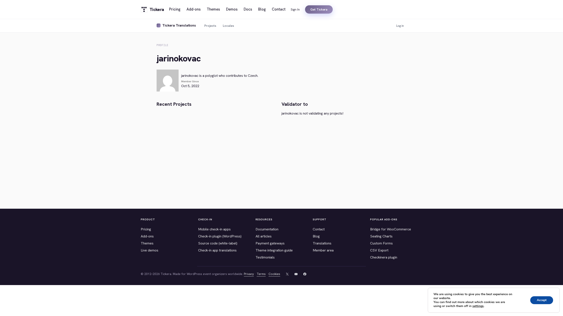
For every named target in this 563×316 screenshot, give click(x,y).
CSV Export (379, 250)
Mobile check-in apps (214, 229)
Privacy (249, 274)
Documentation (267, 229)
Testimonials (265, 257)
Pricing (146, 229)
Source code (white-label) (217, 243)
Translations (322, 243)
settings (478, 306)
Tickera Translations (179, 25)
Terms (261, 274)
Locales (228, 26)
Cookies (274, 274)
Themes (147, 243)
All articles (264, 236)
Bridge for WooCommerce (390, 229)
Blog (316, 236)
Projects (210, 26)
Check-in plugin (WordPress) (219, 236)
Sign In (295, 9)
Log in (400, 26)
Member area (323, 250)
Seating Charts (381, 236)
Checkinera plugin (383, 257)
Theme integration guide (274, 250)
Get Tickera (318, 9)
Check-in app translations (217, 250)
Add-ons (147, 236)
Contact (319, 229)
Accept (542, 300)
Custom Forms (381, 243)
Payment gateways (270, 243)
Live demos (149, 250)
